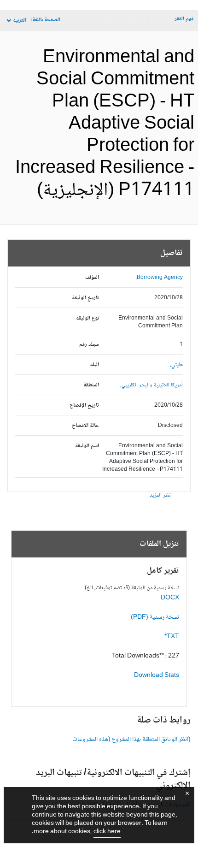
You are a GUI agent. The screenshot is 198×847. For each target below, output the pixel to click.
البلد (94, 365)
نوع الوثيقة (87, 318)
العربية (19, 20)
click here (107, 831)
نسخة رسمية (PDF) (155, 617)
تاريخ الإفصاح (84, 405)
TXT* (171, 636)
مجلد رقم (89, 345)
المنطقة (91, 385)
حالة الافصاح (85, 426)
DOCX (170, 598)
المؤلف (92, 278)
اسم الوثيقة (87, 446)
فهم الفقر (184, 19)
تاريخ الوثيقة (85, 298)
